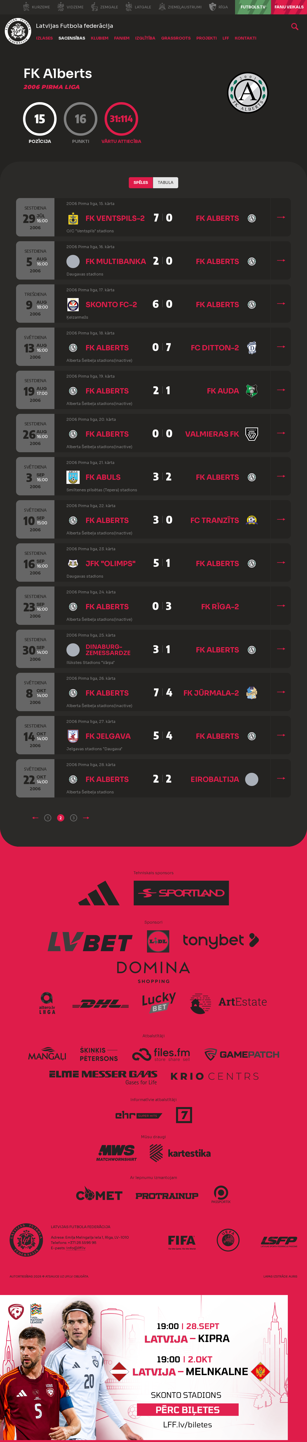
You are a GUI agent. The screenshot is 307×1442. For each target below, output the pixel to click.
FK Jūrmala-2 (211, 693)
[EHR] (139, 1115)
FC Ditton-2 (215, 347)
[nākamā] (86, 817)
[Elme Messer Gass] (103, 1075)
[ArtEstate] (228, 1003)
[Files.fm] (161, 1054)
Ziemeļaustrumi (185, 7)
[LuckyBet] (159, 1003)
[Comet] (99, 1193)
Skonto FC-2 (111, 304)
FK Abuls (103, 477)
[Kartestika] (180, 1153)
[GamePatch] (241, 1054)
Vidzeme (75, 7)
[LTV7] (184, 1115)
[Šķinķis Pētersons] (99, 1054)
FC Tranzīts (214, 520)
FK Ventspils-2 (115, 218)
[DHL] (101, 1003)
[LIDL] (158, 942)
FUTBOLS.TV (253, 7)
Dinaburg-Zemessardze (108, 650)
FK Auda (223, 391)
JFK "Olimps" (111, 563)
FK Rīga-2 (220, 606)
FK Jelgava (108, 736)
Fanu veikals (289, 7)
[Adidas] (99, 893)
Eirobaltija (215, 779)
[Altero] (49, 1003)
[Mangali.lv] (47, 1054)
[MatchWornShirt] (116, 1152)
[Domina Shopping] (153, 972)
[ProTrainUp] (167, 1193)
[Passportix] (221, 1194)
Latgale (143, 7)
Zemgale (109, 7)
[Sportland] (181, 893)
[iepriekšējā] (35, 817)
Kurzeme (41, 7)
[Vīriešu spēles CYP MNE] (144, 1439)
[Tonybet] (221, 942)
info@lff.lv (75, 1248)
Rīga (223, 7)
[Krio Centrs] (215, 1075)
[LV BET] (90, 942)
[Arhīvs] (295, 27)
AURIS (293, 1276)
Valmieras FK (212, 434)
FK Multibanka (116, 261)
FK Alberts (217, 218)
